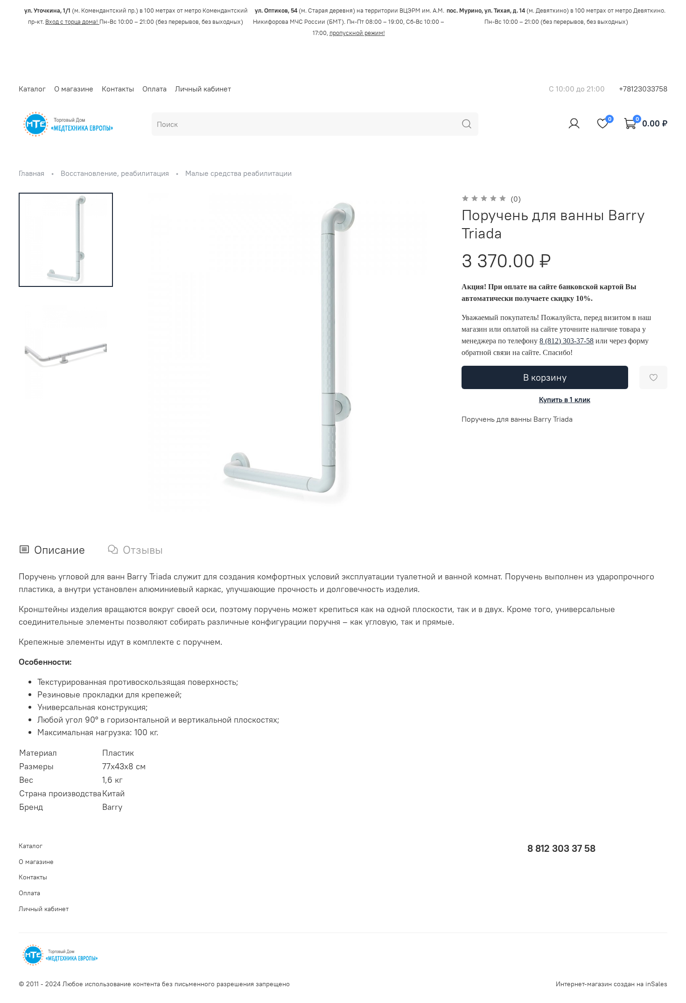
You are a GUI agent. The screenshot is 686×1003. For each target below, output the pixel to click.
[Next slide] (428, 352)
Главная (31, 173)
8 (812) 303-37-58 (566, 341)
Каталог (32, 88)
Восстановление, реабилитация (115, 173)
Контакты (118, 88)
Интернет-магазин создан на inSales (611, 984)
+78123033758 (643, 88)
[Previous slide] (146, 352)
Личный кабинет (203, 88)
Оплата (154, 88)
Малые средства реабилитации (238, 173)
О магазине (73, 88)
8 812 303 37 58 (561, 848)
